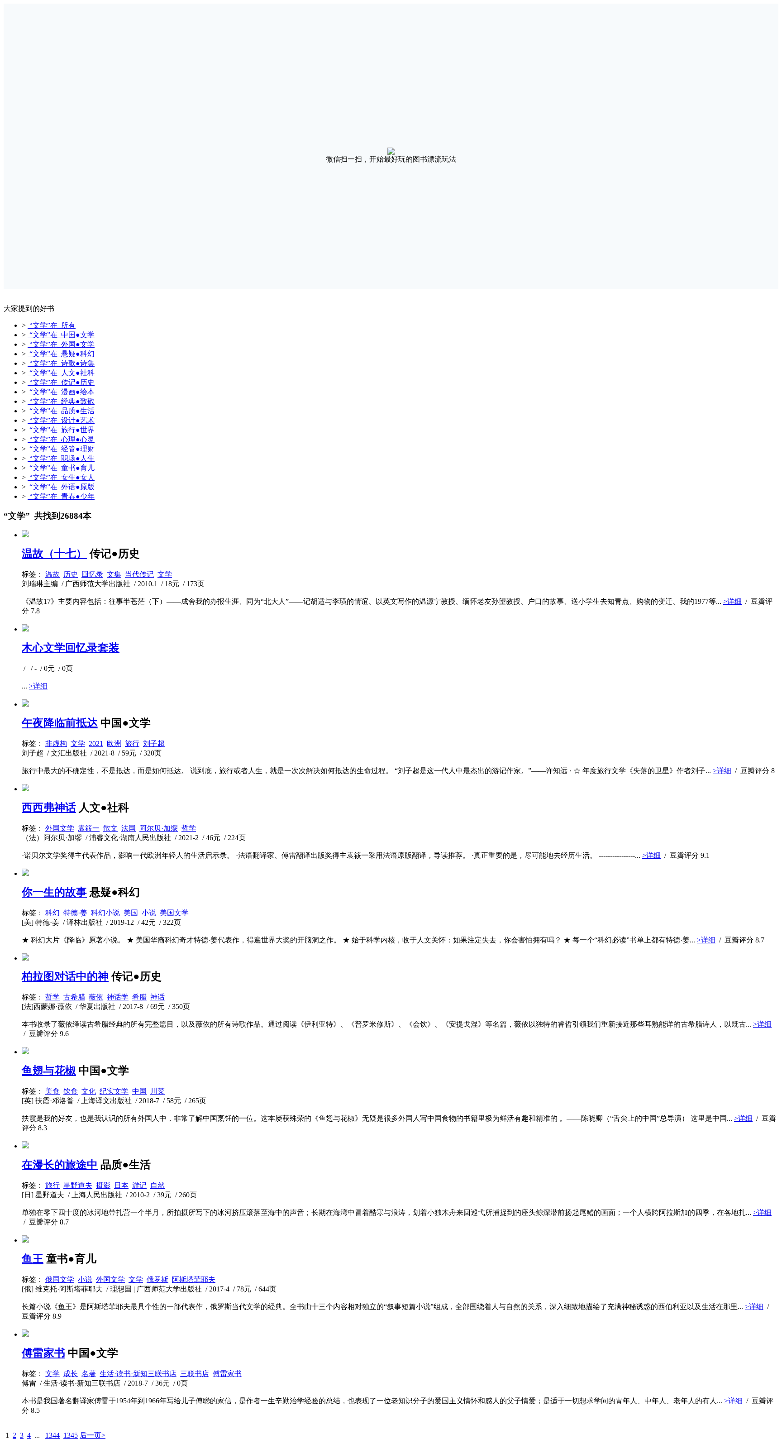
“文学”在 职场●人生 (61, 458)
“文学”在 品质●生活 (61, 411)
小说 (149, 913)
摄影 (103, 1185)
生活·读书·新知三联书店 (138, 1373)
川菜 (157, 1091)
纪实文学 (114, 1091)
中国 (139, 1091)
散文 (110, 828)
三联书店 (194, 1373)
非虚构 (56, 743)
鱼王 (32, 1259)
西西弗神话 (49, 807)
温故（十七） (54, 553)
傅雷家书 (43, 1353)
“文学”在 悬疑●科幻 (61, 354)
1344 (52, 1435)
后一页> (92, 1435)
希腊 (139, 997)
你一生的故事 (54, 892)
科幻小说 (105, 913)
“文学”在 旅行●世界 (61, 430)
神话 (157, 997)
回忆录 (92, 574)
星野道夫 (77, 1185)
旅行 (132, 743)
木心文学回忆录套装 (70, 648)
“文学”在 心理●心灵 (61, 439)
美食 (52, 1091)
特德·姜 (75, 913)
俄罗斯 (157, 1279)
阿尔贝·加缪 (158, 828)
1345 (70, 1435)
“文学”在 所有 (52, 325)
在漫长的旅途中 (60, 1165)
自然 (157, 1185)
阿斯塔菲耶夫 (193, 1279)
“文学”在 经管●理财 (61, 449)
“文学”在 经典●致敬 (61, 401)
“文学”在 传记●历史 (61, 382)
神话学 (118, 997)
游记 (139, 1185)
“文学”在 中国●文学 (61, 335)
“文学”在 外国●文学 (61, 344)
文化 (88, 1091)
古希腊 (74, 997)
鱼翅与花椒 (49, 1070)
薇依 (96, 997)
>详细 (732, 601)
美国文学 (174, 913)
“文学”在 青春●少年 (61, 496)
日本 (121, 1185)
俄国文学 (59, 1279)
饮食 (70, 1091)
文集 (114, 574)
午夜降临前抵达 (60, 723)
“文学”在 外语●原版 (61, 487)
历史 (70, 574)
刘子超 (154, 743)
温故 (52, 574)
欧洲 (114, 743)
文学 (164, 574)
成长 (70, 1373)
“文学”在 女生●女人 (61, 477)
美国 (131, 913)
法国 (128, 828)
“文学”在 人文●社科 (61, 373)
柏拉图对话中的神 (65, 976)
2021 (96, 743)
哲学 (188, 828)
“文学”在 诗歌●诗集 (61, 363)
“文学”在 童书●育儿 (61, 468)
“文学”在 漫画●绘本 (61, 392)
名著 (88, 1373)
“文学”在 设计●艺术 (61, 420)
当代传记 (139, 574)
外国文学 (59, 828)
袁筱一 (89, 828)
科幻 (52, 913)
